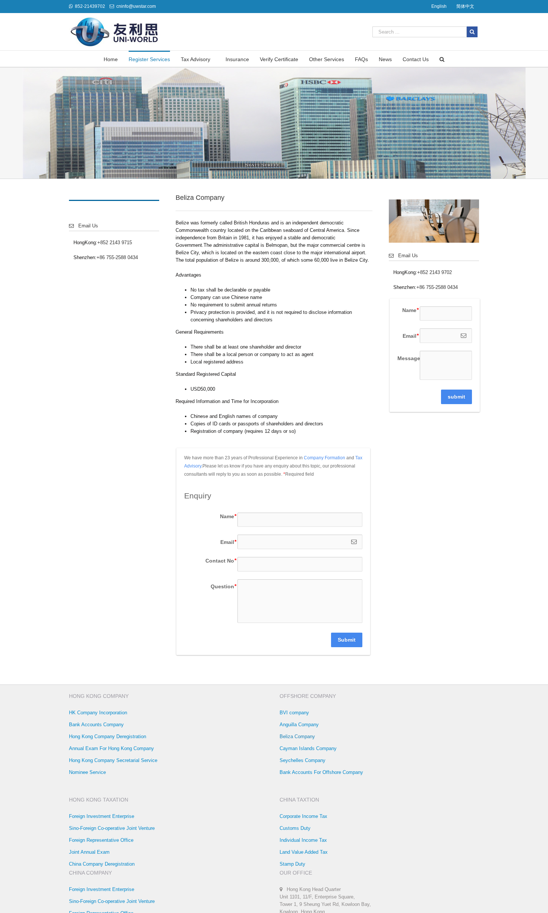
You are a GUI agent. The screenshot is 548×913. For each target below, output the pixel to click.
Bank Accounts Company (96, 724)
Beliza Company (297, 736)
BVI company (294, 712)
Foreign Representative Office (101, 840)
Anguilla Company (299, 724)
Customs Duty (295, 828)
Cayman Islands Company (308, 748)
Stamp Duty (292, 864)
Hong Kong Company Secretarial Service (113, 760)
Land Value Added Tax (304, 852)
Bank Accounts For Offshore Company (321, 772)
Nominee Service (87, 772)
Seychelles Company (302, 760)
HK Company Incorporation (98, 712)
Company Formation (324, 457)
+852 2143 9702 (434, 272)
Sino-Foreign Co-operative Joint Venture (112, 828)
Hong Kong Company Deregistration (107, 736)
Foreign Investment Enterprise (101, 816)
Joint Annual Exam (89, 852)
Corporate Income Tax (303, 816)
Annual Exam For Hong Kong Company (111, 748)
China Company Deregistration (102, 864)
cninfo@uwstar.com (136, 6)
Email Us (86, 226)
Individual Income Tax (303, 840)
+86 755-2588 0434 (117, 257)
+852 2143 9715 (114, 242)
